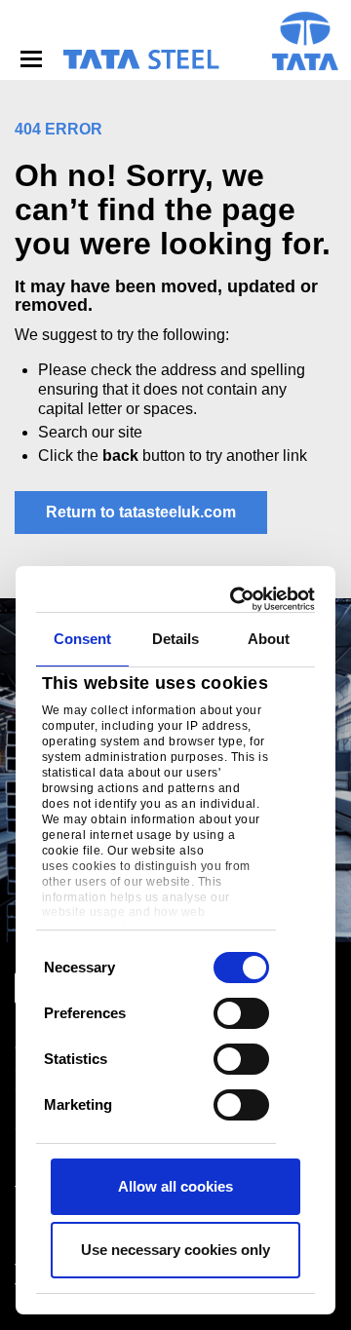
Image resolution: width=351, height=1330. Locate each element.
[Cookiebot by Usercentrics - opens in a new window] (238, 599)
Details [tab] (176, 638)
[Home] (140, 59)
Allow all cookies (175, 1186)
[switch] (241, 1013)
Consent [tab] (83, 638)
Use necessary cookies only (175, 1249)
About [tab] (269, 638)
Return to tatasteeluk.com (141, 512)
